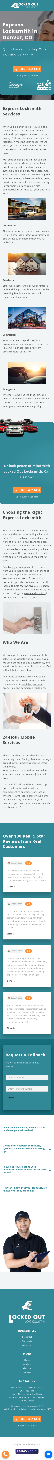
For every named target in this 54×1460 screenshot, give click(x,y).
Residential (9, 280)
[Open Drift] (48, 1454)
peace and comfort (35, 593)
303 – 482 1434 (5, 1454)
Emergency (9, 389)
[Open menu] (49, 5)
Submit (10, 1097)
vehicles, (27, 684)
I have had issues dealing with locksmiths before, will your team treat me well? (24, 1169)
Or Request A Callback (27, 75)
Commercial (9, 334)
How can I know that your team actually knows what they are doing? (25, 1189)
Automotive (9, 225)
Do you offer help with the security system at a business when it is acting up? (24, 1148)
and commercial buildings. (31, 687)
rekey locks (17, 167)
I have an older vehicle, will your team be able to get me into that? (24, 1129)
